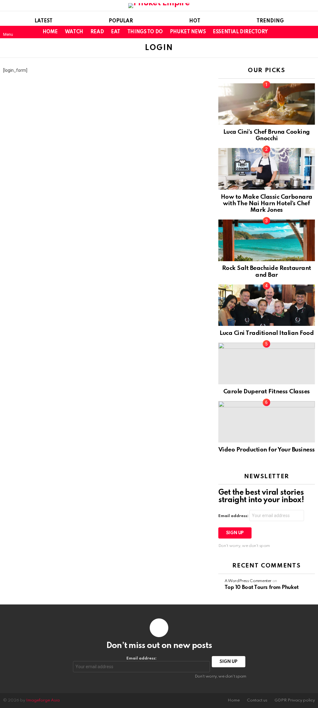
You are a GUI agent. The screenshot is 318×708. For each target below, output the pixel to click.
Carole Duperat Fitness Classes (266, 392)
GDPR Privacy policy (295, 700)
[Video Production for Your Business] (266, 421)
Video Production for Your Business (266, 450)
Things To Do (145, 32)
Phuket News (188, 32)
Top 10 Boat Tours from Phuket (262, 587)
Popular (121, 21)
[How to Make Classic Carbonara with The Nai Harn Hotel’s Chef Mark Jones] (266, 168)
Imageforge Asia (43, 700)
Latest (43, 21)
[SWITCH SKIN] (300, 32)
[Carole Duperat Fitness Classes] (266, 363)
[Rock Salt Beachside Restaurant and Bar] (266, 240)
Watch (74, 32)
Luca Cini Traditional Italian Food (267, 333)
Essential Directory (240, 32)
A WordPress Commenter (248, 581)
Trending (270, 21)
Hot (194, 21)
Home (50, 32)
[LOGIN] (311, 32)
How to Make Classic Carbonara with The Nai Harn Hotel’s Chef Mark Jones (266, 203)
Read (97, 32)
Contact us (257, 700)
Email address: (233, 516)
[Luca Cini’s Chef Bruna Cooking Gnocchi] (266, 104)
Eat (115, 32)
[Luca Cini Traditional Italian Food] (266, 305)
